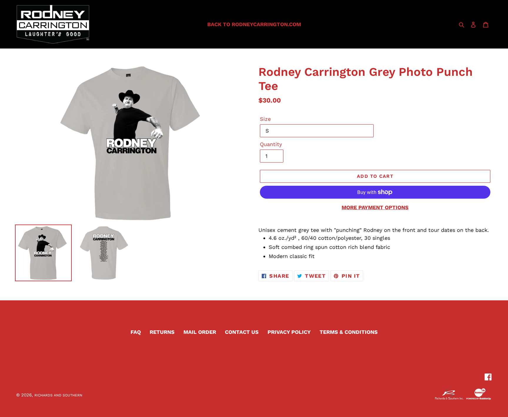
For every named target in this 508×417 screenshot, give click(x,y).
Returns (162, 332)
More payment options (375, 207)
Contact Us (242, 332)
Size (265, 119)
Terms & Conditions (349, 332)
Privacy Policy (289, 332)
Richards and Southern (58, 395)
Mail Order (199, 332)
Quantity (271, 144)
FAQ (136, 332)
